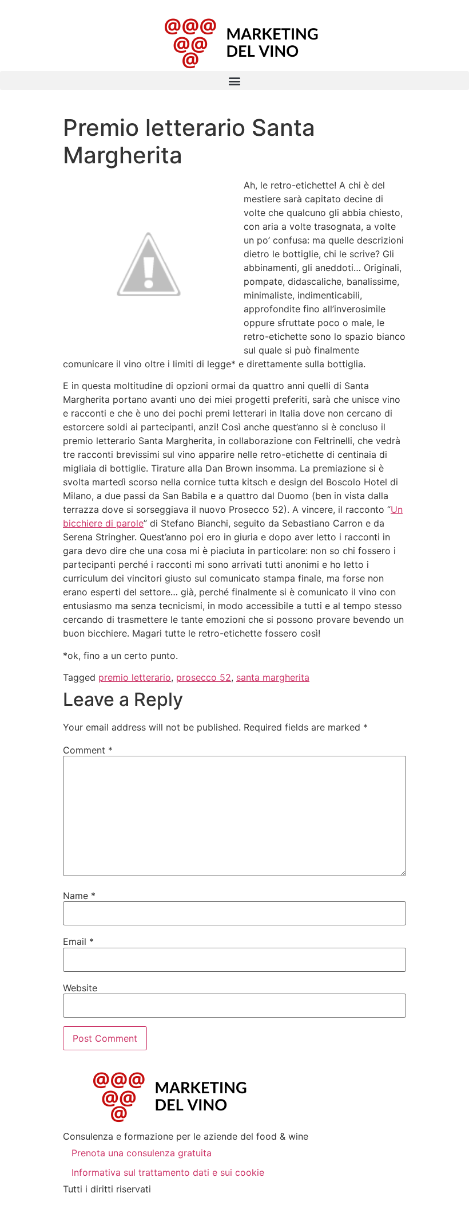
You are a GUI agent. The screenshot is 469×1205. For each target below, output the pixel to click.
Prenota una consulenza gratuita (141, 1153)
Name (79, 895)
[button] (234, 80)
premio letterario (134, 677)
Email (78, 941)
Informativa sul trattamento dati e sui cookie (167, 1172)
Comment (88, 750)
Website (80, 987)
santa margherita (272, 677)
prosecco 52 (203, 677)
